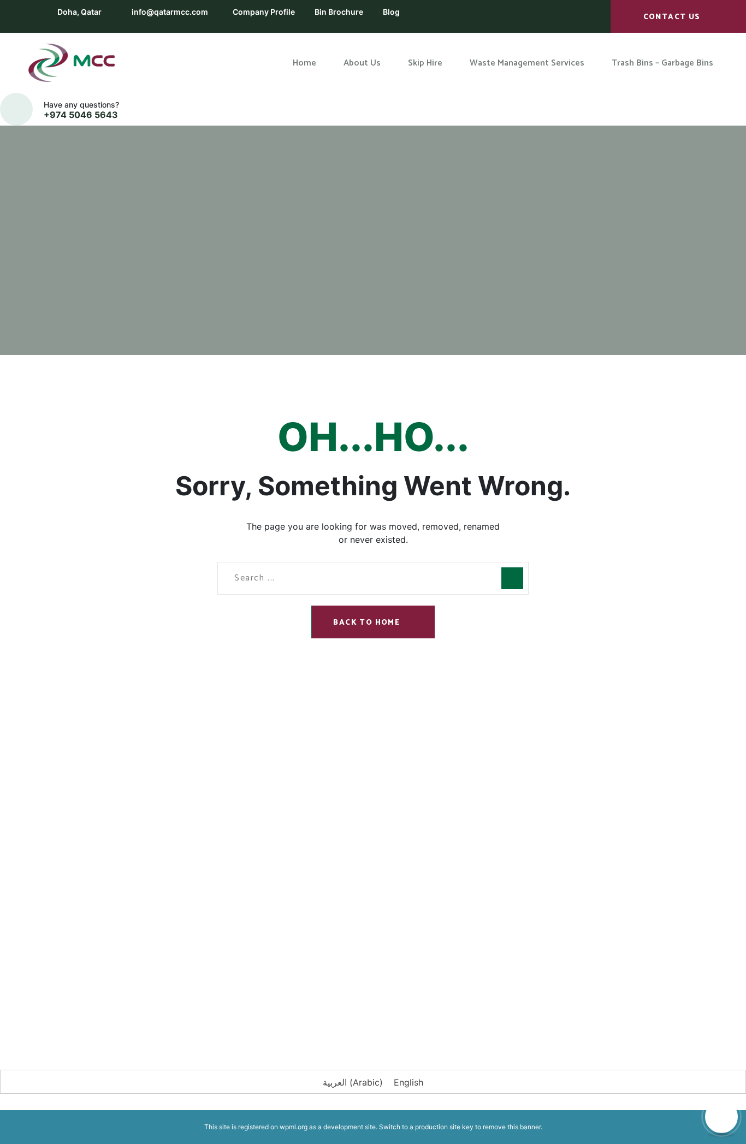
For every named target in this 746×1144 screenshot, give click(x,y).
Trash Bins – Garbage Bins (275, 869)
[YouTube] (217, 1000)
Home (333, 162)
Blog (391, 11)
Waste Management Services (282, 846)
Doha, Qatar (79, 11)
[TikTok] (250, 1000)
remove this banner (512, 1127)
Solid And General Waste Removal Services (446, 878)
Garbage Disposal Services (432, 788)
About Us (244, 799)
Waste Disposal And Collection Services (440, 818)
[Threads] (283, 1000)
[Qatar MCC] (72, 63)
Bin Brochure (339, 11)
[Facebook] (86, 1000)
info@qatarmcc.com (170, 11)
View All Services (414, 909)
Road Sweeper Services (426, 848)
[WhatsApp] (185, 1000)
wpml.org (293, 1127)
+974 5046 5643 (81, 114)
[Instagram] (119, 1000)
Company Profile (264, 11)
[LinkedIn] (152, 1000)
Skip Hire (242, 822)
